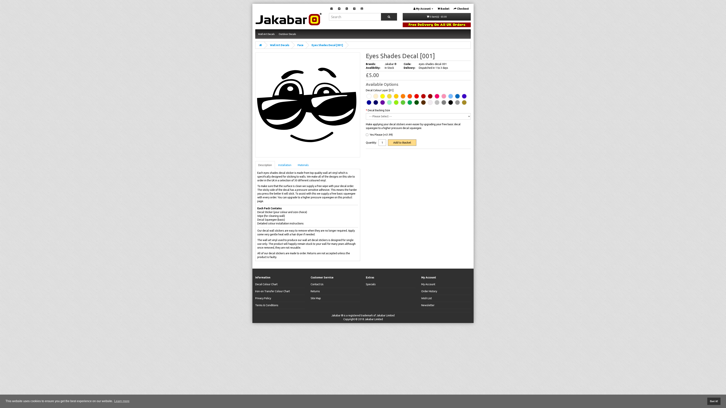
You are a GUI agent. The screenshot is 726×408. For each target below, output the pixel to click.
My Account (428, 284)
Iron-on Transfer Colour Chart (272, 291)
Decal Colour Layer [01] (379, 90)
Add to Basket (402, 142)
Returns (315, 291)
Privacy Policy (263, 298)
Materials (303, 165)
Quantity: (371, 142)
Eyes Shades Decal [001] (327, 45)
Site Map (316, 298)
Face (300, 45)
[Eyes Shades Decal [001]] (307, 105)
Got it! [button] (714, 401)
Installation (284, 165)
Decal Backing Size (379, 110)
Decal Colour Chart (266, 284)
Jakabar (336, 315)
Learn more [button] (122, 401)
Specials (371, 284)
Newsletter (427, 305)
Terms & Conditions (266, 305)
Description (265, 165)
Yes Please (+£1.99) (381, 134)
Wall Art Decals (279, 45)
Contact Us (317, 284)
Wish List (426, 298)
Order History (429, 291)
